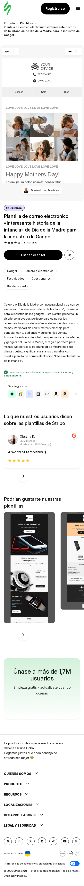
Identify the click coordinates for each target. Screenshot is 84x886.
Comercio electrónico (39, 271)
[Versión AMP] (14, 51)
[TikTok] (53, 841)
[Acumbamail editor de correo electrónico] (47, 394)
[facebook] (8, 841)
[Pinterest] (76, 841)
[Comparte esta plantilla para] (69, 255)
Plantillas (26, 23)
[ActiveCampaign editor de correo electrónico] (29, 394)
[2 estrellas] (9, 242)
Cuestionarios (41, 278)
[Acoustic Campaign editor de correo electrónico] (12, 394)
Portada (9, 23)
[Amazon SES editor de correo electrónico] (65, 394)
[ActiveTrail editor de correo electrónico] (38, 394)
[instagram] (42, 841)
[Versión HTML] (7, 51)
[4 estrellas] (15, 242)
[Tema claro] (69, 51)
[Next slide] (23, 476)
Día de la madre (18, 286)
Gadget (12, 271)
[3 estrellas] (12, 242)
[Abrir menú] (78, 8)
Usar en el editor (33, 255)
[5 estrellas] (19, 242)
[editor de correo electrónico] (7, 8)
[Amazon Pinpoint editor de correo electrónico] (56, 394)
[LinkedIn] (19, 841)
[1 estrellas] (5, 242)
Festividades (15, 278)
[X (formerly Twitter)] (31, 841)
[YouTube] (65, 841)
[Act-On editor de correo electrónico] (21, 394)
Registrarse (55, 8)
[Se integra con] (75, 394)
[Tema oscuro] (77, 51)
